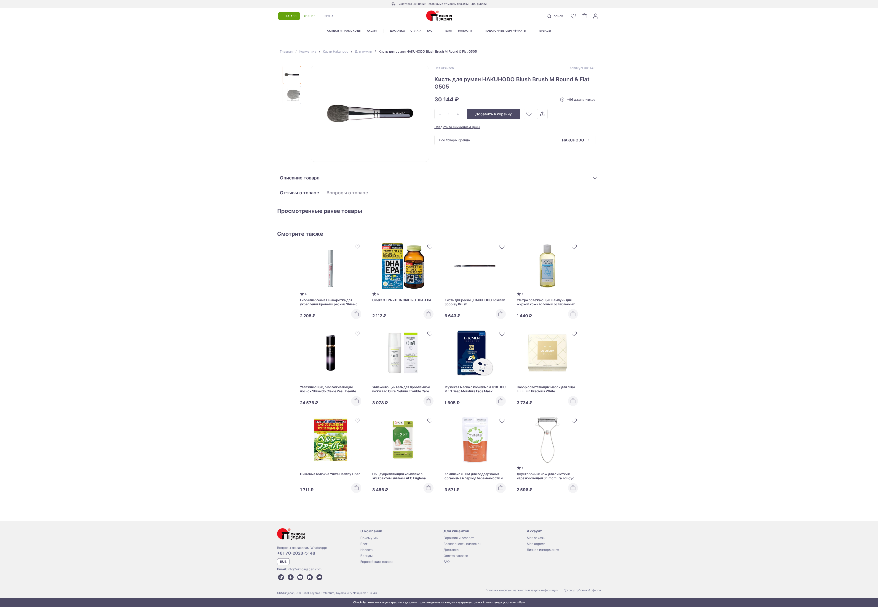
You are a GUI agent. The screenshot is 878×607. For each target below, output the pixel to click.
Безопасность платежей (462, 544)
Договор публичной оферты (582, 590)
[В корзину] (356, 314)
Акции (372, 30)
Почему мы (369, 538)
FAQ (429, 30)
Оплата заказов (456, 556)
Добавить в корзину (493, 114)
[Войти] (595, 16)
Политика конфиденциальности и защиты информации (521, 590)
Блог (449, 30)
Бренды (545, 30)
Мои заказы (536, 538)
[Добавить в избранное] (529, 114)
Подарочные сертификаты (505, 30)
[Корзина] (584, 16)
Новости (465, 30)
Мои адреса (536, 544)
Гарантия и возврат (459, 538)
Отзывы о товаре (299, 192)
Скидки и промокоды (344, 30)
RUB (283, 562)
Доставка (397, 30)
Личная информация (543, 550)
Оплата (416, 30)
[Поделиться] (542, 114)
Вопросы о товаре (347, 192)
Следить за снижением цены (457, 127)
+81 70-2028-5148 (296, 553)
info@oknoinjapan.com (304, 569)
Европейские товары (376, 562)
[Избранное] (573, 16)
